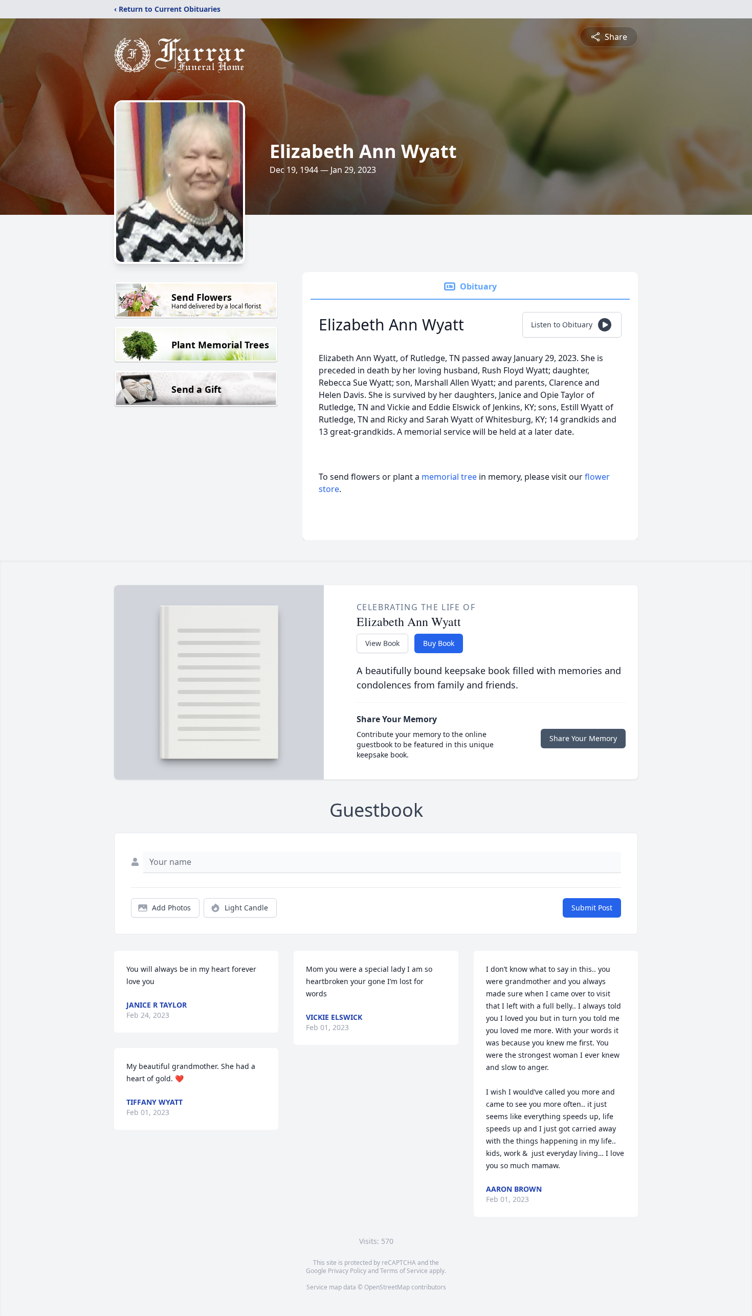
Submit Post (591, 907)
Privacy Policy (347, 1270)
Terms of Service (404, 1270)
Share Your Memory (583, 738)
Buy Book (438, 643)
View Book (382, 643)
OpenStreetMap (387, 1287)
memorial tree (449, 476)
